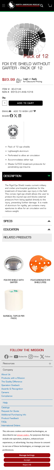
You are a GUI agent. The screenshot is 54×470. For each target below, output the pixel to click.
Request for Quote (10, 411)
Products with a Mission (13, 378)
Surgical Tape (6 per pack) (13, 317)
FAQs (4, 422)
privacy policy (23, 435)
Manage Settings (27, 455)
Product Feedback (10, 418)
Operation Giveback (10, 385)
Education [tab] (11, 229)
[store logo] (24, 5)
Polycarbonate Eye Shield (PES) (40, 281)
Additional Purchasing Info (13, 414)
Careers (5, 392)
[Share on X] (15, 116)
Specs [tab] (8, 221)
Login (25, 79)
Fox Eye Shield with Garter (14, 281)
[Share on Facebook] (11, 116)
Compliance (6, 396)
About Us (5, 374)
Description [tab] (12, 176)
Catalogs (5, 407)
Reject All (27, 464)
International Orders (10, 425)
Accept (27, 460)
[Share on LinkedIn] (19, 116)
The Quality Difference (11, 381)
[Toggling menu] (3, 5)
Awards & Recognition (12, 388)
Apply (34, 79)
